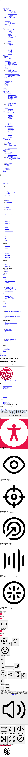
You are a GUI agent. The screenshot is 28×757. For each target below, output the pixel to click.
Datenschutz (21, 406)
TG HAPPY (7, 56)
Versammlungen (8, 79)
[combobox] (14, 413)
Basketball (10, 31)
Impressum (16, 406)
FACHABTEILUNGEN (10, 29)
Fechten (9, 34)
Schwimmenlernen (11, 63)
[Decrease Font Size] (1, 618)
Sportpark (5, 83)
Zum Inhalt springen (4, 744)
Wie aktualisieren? (14, 694)
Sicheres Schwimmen (12, 64)
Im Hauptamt (10, 27)
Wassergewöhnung (12, 62)
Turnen (9, 41)
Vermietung (7, 85)
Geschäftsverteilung (12, 11)
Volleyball (10, 42)
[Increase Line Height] (1, 631)
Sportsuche (5, 89)
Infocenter (10, 22)
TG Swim (4, 293)
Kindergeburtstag (8, 59)
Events (4, 78)
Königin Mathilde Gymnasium (14, 75)
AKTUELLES (6, 8)
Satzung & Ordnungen (12, 14)
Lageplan (7, 84)
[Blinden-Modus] (0, 578)
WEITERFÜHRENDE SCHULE (12, 74)
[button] (0, 418)
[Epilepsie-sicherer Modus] (0, 610)
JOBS (6, 24)
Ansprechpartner (11, 23)
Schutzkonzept (5, 326)
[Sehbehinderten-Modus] (0, 482)
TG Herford (5, 9)
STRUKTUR (8, 10)
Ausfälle (4, 88)
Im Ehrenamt (10, 25)
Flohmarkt (7, 82)
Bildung (4, 67)
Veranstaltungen (8, 81)
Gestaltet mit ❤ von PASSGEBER (7, 408)
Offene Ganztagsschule (12, 71)
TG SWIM (10, 54)
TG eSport (10, 50)
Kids (4, 55)
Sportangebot (8, 58)
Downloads (10, 15)
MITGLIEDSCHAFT (9, 17)
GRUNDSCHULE (9, 70)
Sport (4, 28)
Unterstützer (10, 16)
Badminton (10, 30)
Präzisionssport (11, 45)
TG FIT (9, 48)
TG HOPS (10, 69)
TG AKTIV (10, 47)
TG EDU (10, 49)
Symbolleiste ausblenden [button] (5, 448)
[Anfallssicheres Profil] (0, 514)
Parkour (9, 38)
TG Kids (4, 284)
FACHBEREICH (9, 43)
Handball (10, 35)
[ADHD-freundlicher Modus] (0, 546)
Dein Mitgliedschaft (12, 19)
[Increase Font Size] (1, 614)
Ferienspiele (7, 65)
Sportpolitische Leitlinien (13, 12)
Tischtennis (10, 39)
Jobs (3, 87)
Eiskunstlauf (10, 32)
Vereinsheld (5, 77)
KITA (6, 68)
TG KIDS (10, 51)
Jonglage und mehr (12, 36)
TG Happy (4, 277)
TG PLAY (10, 52)
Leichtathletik (10, 37)
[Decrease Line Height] (1, 635)
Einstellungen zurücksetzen (6, 745)
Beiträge (9, 18)
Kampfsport (10, 44)
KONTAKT (7, 21)
